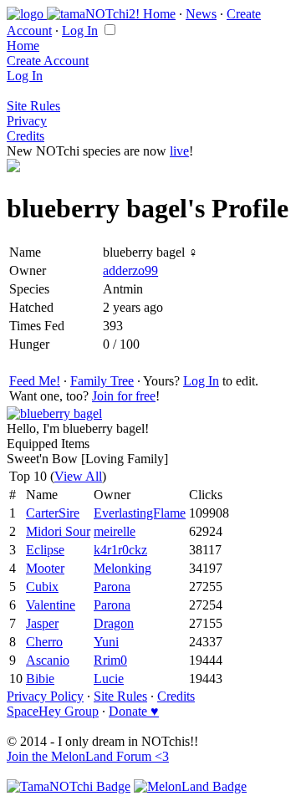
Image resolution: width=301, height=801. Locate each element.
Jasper (42, 623)
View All (78, 476)
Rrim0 (110, 660)
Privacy (27, 121)
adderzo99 (130, 270)
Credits (25, 136)
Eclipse (45, 550)
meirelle (114, 531)
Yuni (106, 642)
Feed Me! (34, 381)
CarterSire (52, 513)
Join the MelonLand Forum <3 (88, 756)
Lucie (109, 678)
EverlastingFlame (140, 513)
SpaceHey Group (53, 711)
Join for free (124, 396)
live (179, 151)
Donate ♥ (134, 711)
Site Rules (33, 106)
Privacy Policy (45, 696)
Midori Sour (58, 531)
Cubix (42, 586)
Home (159, 14)
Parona (112, 586)
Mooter (45, 568)
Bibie (40, 678)
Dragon (114, 623)
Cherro (44, 642)
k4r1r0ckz (120, 550)
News (201, 14)
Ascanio (47, 660)
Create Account (48, 61)
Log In (80, 30)
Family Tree (102, 381)
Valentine (50, 605)
